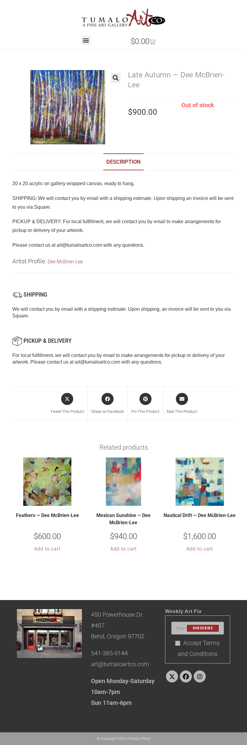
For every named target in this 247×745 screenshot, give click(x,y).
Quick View (51, 501)
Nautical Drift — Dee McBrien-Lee (200, 515)
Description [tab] (123, 162)
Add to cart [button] (47, 549)
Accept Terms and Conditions (199, 648)
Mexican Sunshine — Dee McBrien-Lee (123, 518)
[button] (86, 40)
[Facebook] (186, 676)
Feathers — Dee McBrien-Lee (47, 515)
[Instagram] (200, 676)
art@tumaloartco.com (97, 361)
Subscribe (203, 628)
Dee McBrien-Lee (65, 262)
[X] (172, 676)
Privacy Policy (140, 739)
